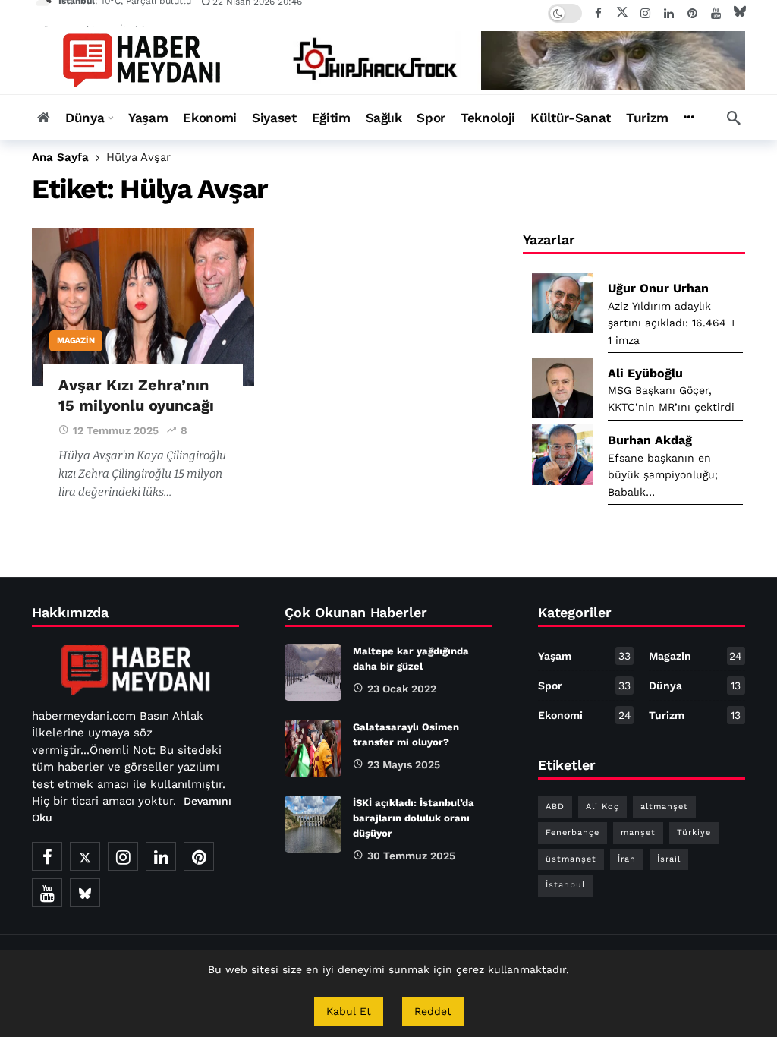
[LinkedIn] (668, 13)
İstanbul (565, 885)
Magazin (76, 340)
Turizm (695, 715)
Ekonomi (584, 715)
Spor (584, 685)
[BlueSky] (739, 13)
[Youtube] (715, 13)
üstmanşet (571, 859)
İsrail (669, 859)
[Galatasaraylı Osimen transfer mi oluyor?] (313, 748)
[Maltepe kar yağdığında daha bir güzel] (313, 672)
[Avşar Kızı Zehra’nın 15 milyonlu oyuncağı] (143, 307)
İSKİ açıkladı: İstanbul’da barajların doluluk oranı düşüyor (413, 818)
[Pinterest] (692, 13)
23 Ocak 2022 (401, 688)
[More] (689, 117)
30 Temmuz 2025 (411, 855)
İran (627, 859)
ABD (555, 807)
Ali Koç (602, 807)
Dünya (695, 685)
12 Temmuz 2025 (116, 430)
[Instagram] (645, 13)
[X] (621, 13)
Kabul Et (348, 1011)
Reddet (432, 1011)
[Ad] (509, 60)
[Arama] (733, 117)
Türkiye (694, 832)
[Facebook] (598, 13)
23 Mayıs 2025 (403, 764)
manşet (638, 832)
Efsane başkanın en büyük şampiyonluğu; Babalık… (663, 475)
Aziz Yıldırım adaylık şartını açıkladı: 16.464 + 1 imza (672, 323)
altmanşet (664, 807)
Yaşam (584, 656)
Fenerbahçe (572, 832)
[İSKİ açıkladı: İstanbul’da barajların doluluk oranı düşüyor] (313, 824)
